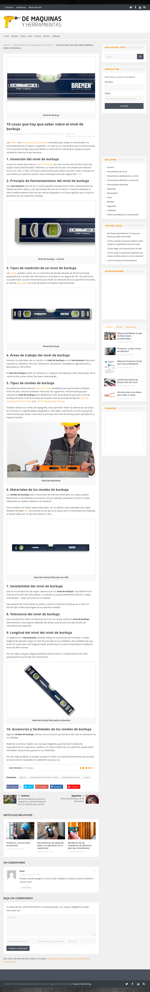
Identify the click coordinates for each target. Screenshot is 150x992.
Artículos (14, 36)
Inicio (7, 36)
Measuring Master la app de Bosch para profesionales (129, 336)
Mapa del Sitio (35, 7)
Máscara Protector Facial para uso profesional (129, 362)
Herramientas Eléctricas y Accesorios (123, 180)
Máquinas (111, 188)
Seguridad (111, 206)
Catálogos (56, 36)
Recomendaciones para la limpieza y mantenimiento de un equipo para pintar (32, 801)
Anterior (25, 795)
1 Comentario (70, 134)
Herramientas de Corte (117, 171)
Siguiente (76, 795)
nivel (79, 174)
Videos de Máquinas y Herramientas (123, 214)
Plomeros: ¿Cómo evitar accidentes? (18, 844)
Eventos (38, 36)
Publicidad (21, 7)
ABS (26, 510)
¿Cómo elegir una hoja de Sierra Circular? (124, 248)
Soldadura (111, 210)
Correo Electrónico (88, 136)
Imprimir (72, 136)
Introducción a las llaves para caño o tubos (129, 393)
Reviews (46, 36)
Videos (23, 36)
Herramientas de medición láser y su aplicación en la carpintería (50, 845)
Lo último (109, 327)
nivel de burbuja (44, 164)
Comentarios (131, 327)
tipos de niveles (43, 388)
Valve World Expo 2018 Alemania (72, 800)
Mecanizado (112, 193)
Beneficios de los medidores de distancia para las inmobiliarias (79, 845)
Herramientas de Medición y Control (48, 134)
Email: (108, 93)
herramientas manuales (71, 777)
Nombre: (109, 82)
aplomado (22, 283)
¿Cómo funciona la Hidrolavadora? (122, 260)
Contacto (9, 7)
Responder (26, 887)
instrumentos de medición (35, 142)
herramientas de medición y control (44, 777)
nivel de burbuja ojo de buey (50, 401)
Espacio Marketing (82, 983)
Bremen (23, 777)
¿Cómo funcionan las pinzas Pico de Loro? (127, 381)
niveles (13, 142)
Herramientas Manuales (117, 184)
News (30, 36)
